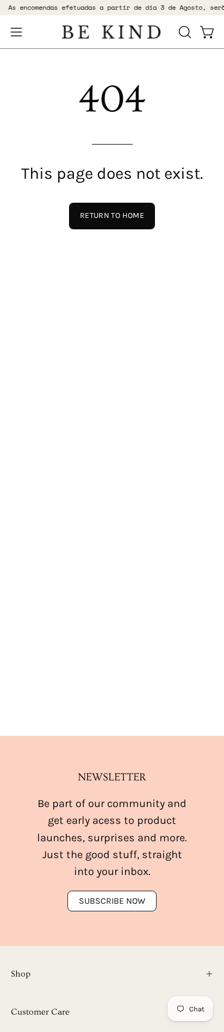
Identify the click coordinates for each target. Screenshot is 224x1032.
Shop (20, 974)
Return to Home (112, 215)
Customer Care (40, 1012)
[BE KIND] (112, 32)
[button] (183, 32)
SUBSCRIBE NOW (112, 901)
